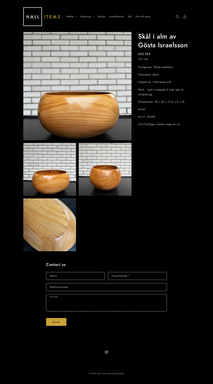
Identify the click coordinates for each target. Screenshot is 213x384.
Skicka (56, 322)
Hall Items (101, 373)
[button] (72, 16)
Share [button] (145, 134)
